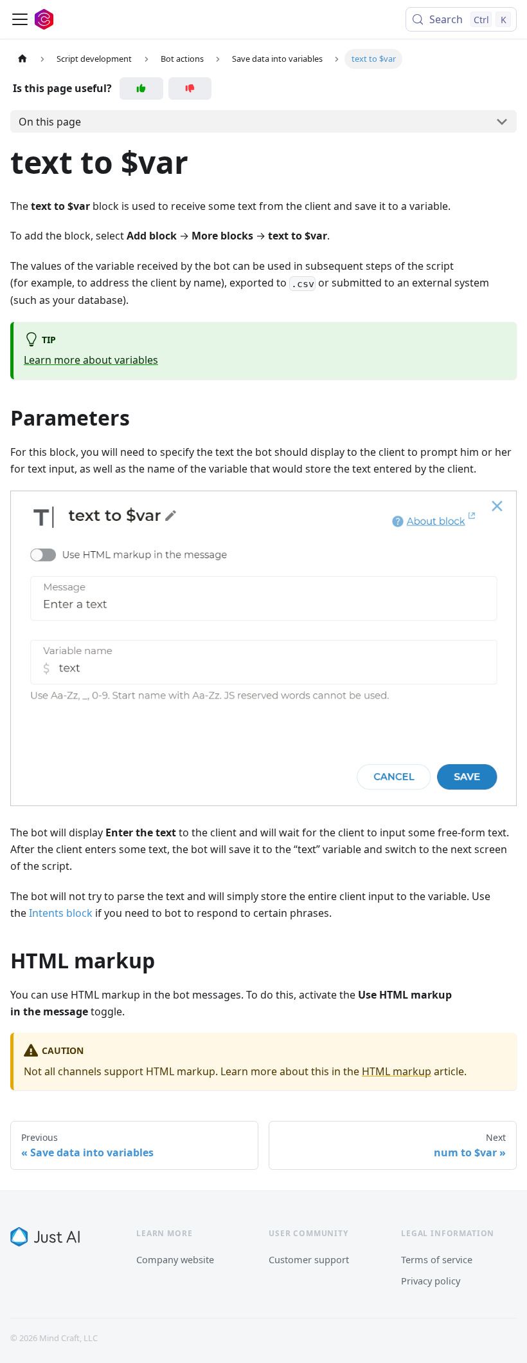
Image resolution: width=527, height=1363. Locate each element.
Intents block (61, 913)
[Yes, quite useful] (141, 88)
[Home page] (22, 59)
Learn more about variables (91, 360)
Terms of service (436, 1259)
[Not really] (190, 88)
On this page (50, 122)
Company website (175, 1259)
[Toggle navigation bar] (20, 19)
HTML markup (396, 1071)
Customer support (309, 1259)
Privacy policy (430, 1280)
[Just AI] (45, 1236)
